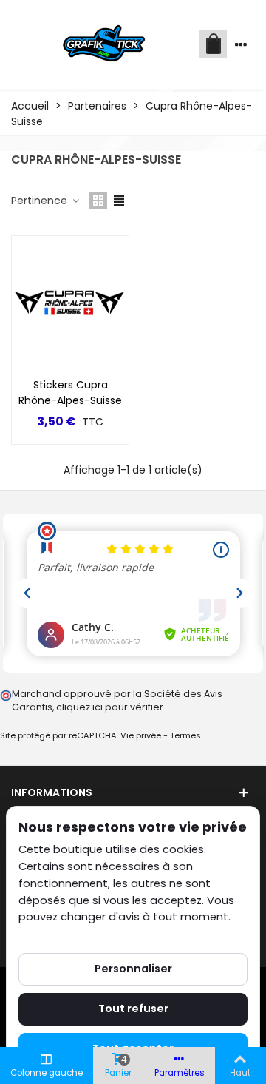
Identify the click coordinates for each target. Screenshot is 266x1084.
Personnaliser (133, 968)
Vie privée (140, 735)
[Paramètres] (241, 44)
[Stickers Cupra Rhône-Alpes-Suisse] (70, 303)
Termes (185, 735)
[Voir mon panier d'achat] (213, 44)
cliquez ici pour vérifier (109, 707)
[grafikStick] (105, 44)
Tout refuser (133, 1008)
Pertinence (40, 200)
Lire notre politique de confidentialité (117, 933)
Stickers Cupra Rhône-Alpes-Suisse (70, 392)
